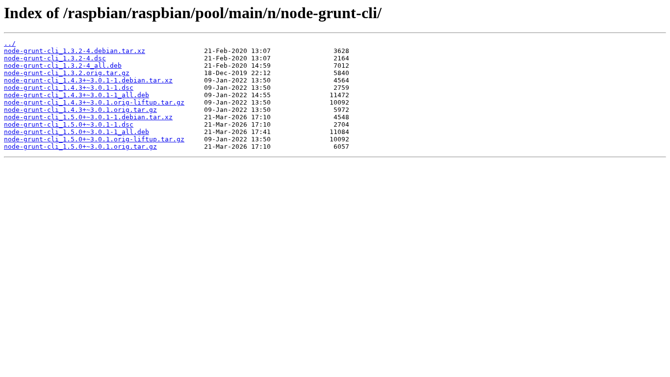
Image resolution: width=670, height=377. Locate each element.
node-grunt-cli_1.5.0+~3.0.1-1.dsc (68, 124)
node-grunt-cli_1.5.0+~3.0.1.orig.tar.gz (80, 146)
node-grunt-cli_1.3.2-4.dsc (55, 58)
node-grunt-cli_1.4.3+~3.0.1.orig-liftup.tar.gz (94, 102)
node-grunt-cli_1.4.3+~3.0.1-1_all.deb (76, 95)
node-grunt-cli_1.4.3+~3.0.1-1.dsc (68, 87)
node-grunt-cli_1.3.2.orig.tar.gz (66, 73)
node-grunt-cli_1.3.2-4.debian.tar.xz (74, 50)
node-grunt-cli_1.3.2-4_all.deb (63, 65)
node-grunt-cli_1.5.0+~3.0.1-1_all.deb (76, 131)
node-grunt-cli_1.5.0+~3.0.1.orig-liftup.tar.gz (94, 139)
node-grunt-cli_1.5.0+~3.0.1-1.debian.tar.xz (88, 117)
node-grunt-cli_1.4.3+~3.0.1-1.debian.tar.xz (88, 80)
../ (10, 43)
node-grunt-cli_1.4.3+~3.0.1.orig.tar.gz (80, 109)
